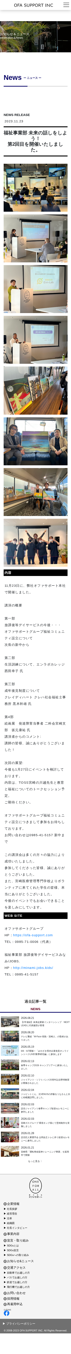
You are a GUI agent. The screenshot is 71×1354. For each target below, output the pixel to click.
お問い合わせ (16, 1293)
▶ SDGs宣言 (11, 1250)
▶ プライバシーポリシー (19, 1323)
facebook (35, 1313)
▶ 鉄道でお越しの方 (15, 1282)
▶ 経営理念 (10, 1213)
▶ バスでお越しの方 (15, 1277)
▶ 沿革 (8, 1218)
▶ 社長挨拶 (10, 1208)
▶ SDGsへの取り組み (16, 1255)
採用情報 (13, 1298)
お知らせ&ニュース (20, 1261)
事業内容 (13, 1234)
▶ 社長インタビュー (15, 1227)
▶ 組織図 (9, 1223)
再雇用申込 (15, 1304)
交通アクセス (16, 1267)
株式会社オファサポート (35, 5)
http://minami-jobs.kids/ (33, 968)
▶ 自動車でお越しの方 (17, 1272)
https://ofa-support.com (33, 935)
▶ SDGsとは (11, 1245)
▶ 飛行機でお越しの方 (17, 1286)
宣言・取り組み (18, 1240)
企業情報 (13, 1204)
